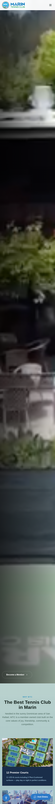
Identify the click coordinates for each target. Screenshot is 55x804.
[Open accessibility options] (6, 797)
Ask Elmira (42, 797)
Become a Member (15, 675)
